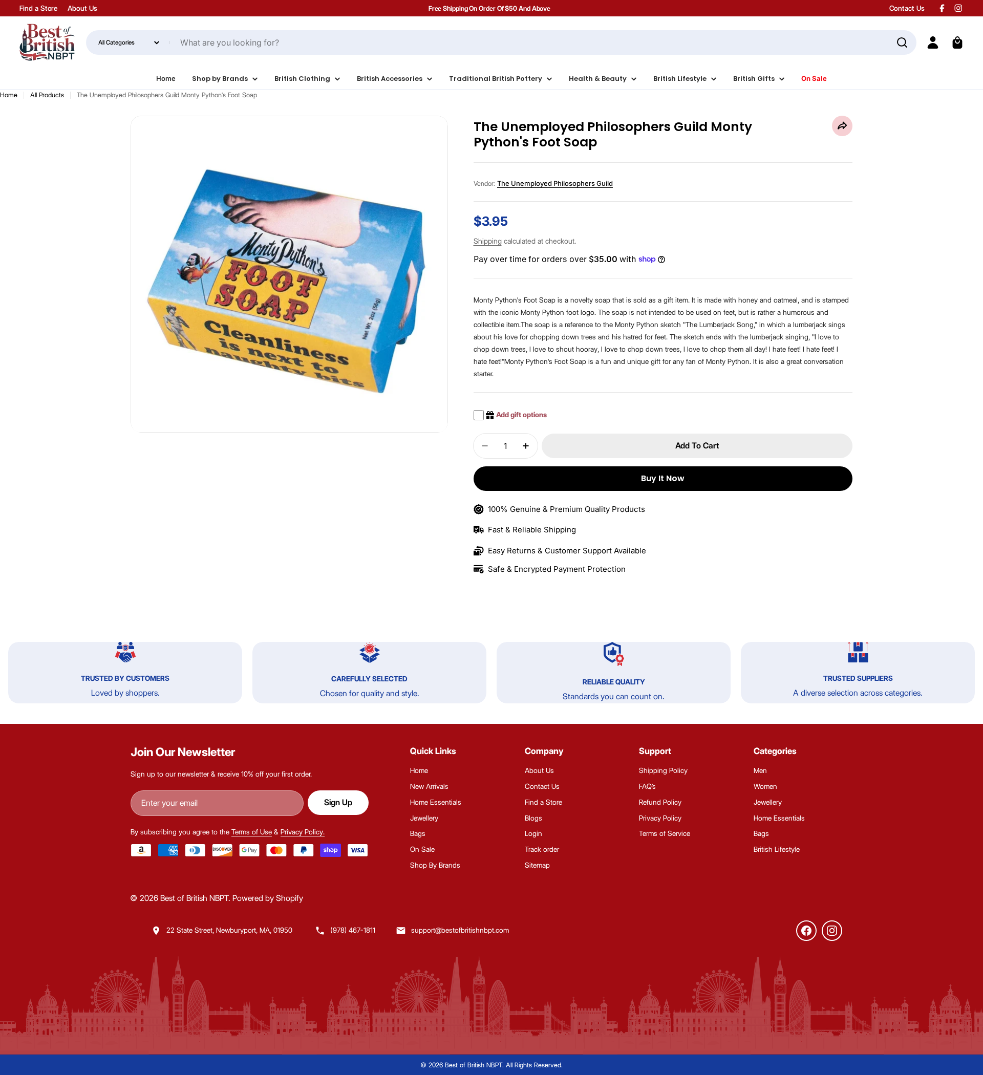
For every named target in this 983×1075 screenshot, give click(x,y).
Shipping (488, 241)
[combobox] (501, 42)
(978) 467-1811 (352, 930)
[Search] (902, 42)
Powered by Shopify (267, 898)
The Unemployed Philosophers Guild (555, 183)
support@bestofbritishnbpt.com (460, 930)
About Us (82, 8)
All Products (47, 95)
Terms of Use (251, 832)
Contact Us (907, 8)
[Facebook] (806, 930)
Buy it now (663, 478)
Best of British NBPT (194, 898)
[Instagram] (832, 930)
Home (8, 95)
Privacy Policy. (303, 832)
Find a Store (38, 8)
